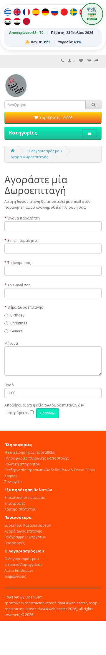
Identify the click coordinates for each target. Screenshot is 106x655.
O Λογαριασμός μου (44, 151)
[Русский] (55, 12)
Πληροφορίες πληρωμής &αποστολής (36, 458)
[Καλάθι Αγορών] (89, 60)
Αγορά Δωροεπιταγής (29, 156)
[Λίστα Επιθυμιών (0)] (81, 60)
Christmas (18, 323)
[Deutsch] (45, 12)
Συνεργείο (13, 481)
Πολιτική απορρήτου (22, 464)
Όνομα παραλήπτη (23, 218)
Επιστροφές (14, 503)
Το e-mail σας (18, 285)
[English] (17, 12)
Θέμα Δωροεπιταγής (25, 307)
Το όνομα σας (19, 262)
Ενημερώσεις (15, 576)
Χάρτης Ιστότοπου (20, 509)
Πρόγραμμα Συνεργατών (25, 537)
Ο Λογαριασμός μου (21, 558)
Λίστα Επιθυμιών (18, 570)
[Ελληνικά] (7, 12)
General (17, 331)
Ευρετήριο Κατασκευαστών (27, 525)
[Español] (36, 12)
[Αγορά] (97, 60)
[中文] (64, 12)
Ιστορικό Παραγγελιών (23, 564)
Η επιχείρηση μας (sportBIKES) (29, 452)
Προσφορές (14, 542)
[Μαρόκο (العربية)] (26, 21)
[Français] (26, 12)
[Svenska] (73, 12)
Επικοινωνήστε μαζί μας (24, 497)
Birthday (17, 315)
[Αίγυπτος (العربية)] (17, 21)
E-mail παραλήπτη (22, 240)
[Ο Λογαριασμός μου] (71, 60)
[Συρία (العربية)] (7, 21)
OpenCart (33, 597)
